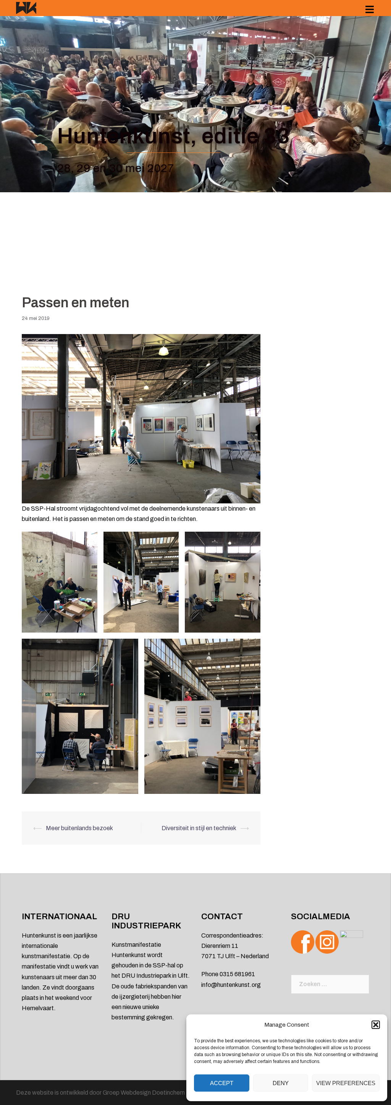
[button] (376, 1025)
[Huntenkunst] (26, 7)
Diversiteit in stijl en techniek (199, 828)
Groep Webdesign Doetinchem (144, 1092)
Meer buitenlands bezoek (79, 828)
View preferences (345, 1083)
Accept (221, 1083)
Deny (281, 1083)
